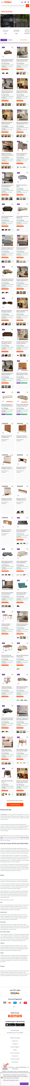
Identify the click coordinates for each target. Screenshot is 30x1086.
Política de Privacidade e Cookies (11, 1080)
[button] (10, 40)
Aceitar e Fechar (24, 1083)
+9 (12, 229)
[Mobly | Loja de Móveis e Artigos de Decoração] (8, 2)
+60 (27, 104)
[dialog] (15, 1079)
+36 (27, 198)
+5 (12, 104)
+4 (12, 323)
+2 (27, 167)
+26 (27, 543)
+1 (12, 606)
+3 (27, 574)
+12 (27, 73)
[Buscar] (27, 5)
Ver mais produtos (15, 804)
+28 (12, 574)
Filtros (4, 40)
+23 (27, 355)
